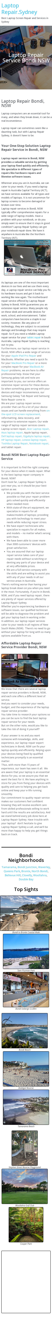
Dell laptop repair (11, 436)
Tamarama (9, 867)
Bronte (25, 871)
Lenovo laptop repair (34, 439)
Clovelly (27, 875)
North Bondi (40, 871)
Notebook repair (39, 443)
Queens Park (12, 871)
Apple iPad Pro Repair (23, 355)
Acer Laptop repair (38, 428)
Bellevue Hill (13, 875)
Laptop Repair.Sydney (19, 9)
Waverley (44, 867)
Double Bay (26, 879)
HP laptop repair (11, 439)
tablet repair (34, 337)
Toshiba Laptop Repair (14, 443)
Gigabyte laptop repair (36, 436)
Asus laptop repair (12, 432)
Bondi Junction (27, 867)
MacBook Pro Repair (23, 363)
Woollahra (40, 875)
